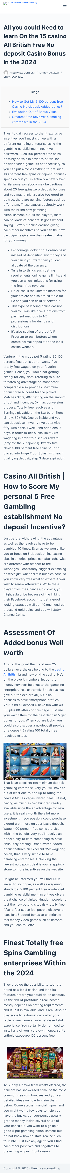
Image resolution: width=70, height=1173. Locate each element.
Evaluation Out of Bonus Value (34, 112)
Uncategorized (14, 76)
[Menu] (64, 6)
